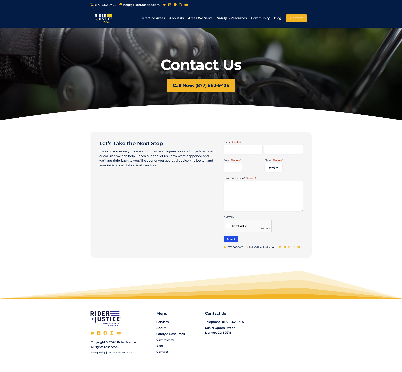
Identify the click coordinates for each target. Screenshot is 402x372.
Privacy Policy (98, 352)
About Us (176, 18)
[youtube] (186, 5)
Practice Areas (153, 18)
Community (260, 18)
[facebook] (175, 5)
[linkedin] (169, 5)
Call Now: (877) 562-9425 (201, 85)
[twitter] (164, 5)
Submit (231, 239)
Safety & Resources (232, 18)
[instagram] (180, 5)
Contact (296, 18)
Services (162, 322)
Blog (277, 18)
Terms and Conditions (120, 352)
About (161, 328)
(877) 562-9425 (233, 322)
